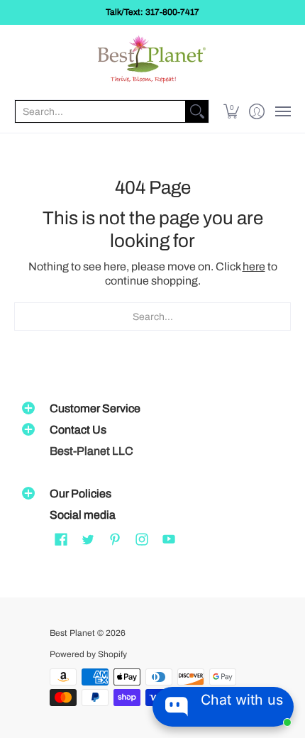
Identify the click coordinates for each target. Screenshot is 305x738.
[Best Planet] (152, 61)
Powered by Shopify (88, 654)
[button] (231, 111)
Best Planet (72, 633)
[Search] (197, 111)
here (254, 266)
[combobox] (100, 111)
